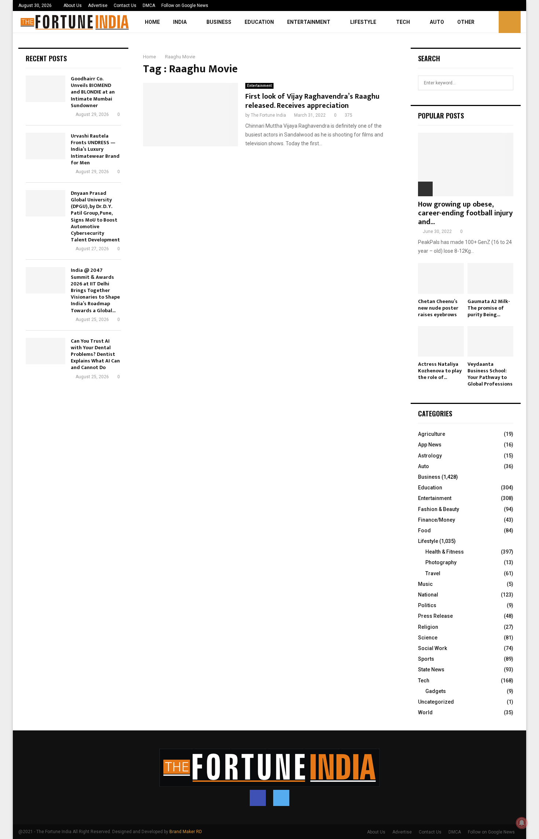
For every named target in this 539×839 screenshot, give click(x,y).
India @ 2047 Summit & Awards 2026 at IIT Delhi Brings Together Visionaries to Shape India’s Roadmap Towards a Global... (95, 290)
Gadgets (435, 691)
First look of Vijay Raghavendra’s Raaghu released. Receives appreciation (312, 101)
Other (465, 22)
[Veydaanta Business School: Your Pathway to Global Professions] (490, 341)
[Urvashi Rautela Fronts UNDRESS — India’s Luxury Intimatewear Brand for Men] (45, 146)
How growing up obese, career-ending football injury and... (465, 213)
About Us (72, 5)
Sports (426, 659)
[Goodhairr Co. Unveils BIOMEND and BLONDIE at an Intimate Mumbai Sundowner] (45, 89)
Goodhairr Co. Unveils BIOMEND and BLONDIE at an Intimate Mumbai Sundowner (93, 92)
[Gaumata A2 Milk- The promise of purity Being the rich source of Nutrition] (490, 278)
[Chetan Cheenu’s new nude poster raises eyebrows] (441, 278)
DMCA (149, 5)
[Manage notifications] (522, 823)
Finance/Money (436, 520)
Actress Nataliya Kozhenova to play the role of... (440, 371)
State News (431, 669)
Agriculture (431, 434)
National (428, 595)
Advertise (97, 5)
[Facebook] (258, 798)
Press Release (435, 616)
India (180, 22)
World (425, 712)
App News (429, 445)
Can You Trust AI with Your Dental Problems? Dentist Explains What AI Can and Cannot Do (95, 354)
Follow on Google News (184, 5)
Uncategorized (436, 702)
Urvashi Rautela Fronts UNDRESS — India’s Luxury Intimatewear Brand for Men (95, 149)
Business (218, 22)
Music (425, 584)
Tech (403, 22)
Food (424, 530)
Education (259, 22)
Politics (427, 605)
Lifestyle (363, 22)
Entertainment (308, 22)
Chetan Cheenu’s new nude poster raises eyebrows (438, 308)
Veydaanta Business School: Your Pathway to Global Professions (490, 374)
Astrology (430, 456)
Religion (428, 627)
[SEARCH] (505, 83)
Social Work (432, 648)
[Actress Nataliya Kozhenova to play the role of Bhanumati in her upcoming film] (441, 341)
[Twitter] (281, 798)
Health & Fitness (444, 552)
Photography (440, 562)
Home (152, 22)
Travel (432, 573)
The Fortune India (268, 115)
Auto (437, 22)
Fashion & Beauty (438, 509)
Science (427, 638)
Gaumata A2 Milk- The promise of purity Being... (488, 308)
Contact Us (125, 5)
